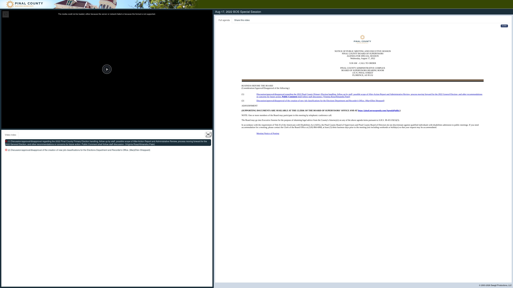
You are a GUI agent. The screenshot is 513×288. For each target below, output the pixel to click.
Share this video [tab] (242, 20)
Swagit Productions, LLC (501, 285)
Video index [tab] (10, 134)
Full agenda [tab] (224, 20)
